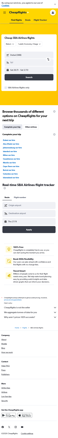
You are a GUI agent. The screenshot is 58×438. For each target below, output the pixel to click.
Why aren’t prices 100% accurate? (19, 317)
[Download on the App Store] (25, 415)
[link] (9, 427)
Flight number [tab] (20, 197)
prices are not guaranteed (12, 300)
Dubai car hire (9, 140)
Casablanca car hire (11, 159)
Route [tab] (7, 197)
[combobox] (31, 205)
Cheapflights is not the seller (17, 307)
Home (17, 328)
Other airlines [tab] (31, 127)
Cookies (5, 5)
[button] (55, 4)
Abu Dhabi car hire (11, 144)
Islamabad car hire (11, 178)
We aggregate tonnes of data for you (20, 312)
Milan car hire (9, 155)
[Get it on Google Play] (8, 415)
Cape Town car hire (11, 166)
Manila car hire (9, 163)
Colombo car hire (10, 174)
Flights (24, 328)
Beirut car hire (9, 170)
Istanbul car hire (10, 151)
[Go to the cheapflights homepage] (19, 12)
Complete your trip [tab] (12, 127)
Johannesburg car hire (12, 148)
